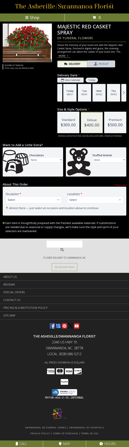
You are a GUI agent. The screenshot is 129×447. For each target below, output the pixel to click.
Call (22, 443)
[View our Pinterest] (64, 327)
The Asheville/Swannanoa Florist (64, 6)
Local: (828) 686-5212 (64, 354)
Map (65, 443)
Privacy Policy (40, 433)
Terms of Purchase (65, 433)
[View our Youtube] (76, 327)
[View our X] (70, 327)
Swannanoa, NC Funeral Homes (45, 427)
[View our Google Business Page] (58, 327)
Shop (34, 17)
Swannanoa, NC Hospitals (86, 427)
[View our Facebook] (52, 327)
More (62, 55)
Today (91, 80)
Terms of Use (89, 433)
